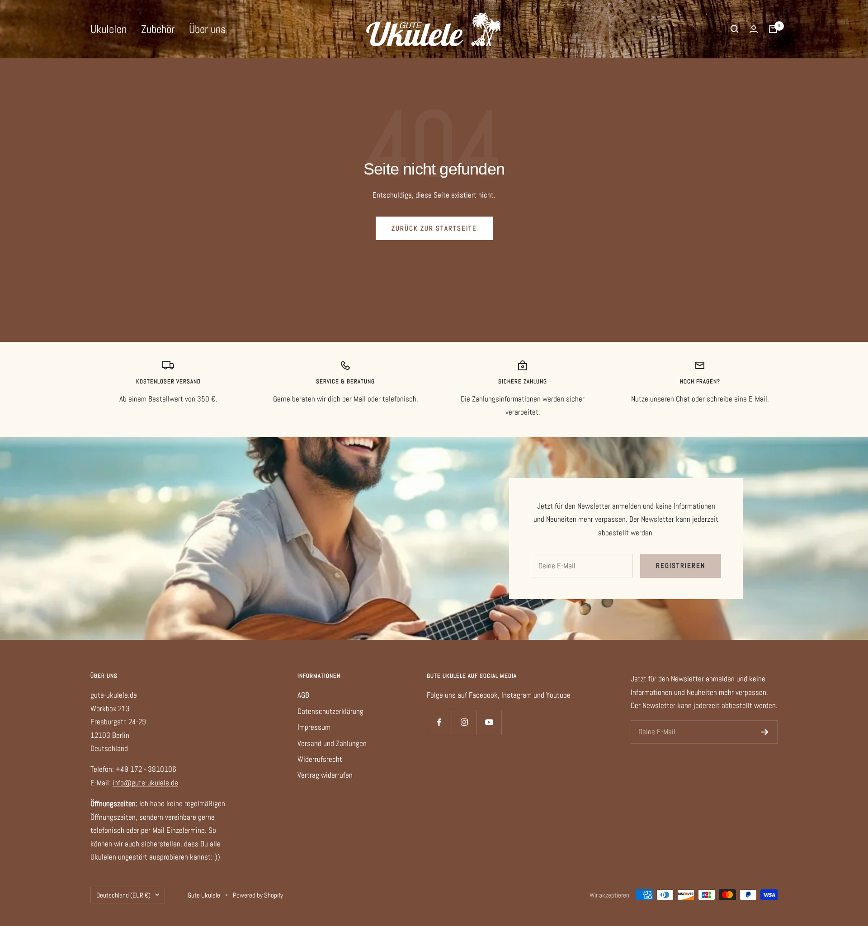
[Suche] (735, 29)
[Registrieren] (765, 732)
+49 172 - (132, 769)
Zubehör (158, 29)
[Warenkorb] (773, 29)
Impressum (313, 727)
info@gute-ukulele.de (145, 783)
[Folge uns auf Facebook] (439, 722)
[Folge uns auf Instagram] (464, 722)
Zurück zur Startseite (434, 228)
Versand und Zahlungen (332, 743)
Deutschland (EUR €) (123, 895)
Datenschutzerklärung (330, 711)
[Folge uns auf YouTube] (488, 722)
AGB (303, 695)
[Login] (754, 29)
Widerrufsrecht (319, 759)
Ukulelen (108, 29)
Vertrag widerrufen (325, 775)
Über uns (207, 29)
